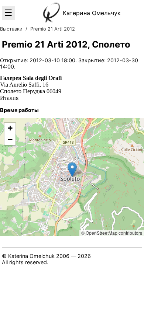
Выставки (11, 29)
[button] (72, 169)
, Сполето (66, 44)
